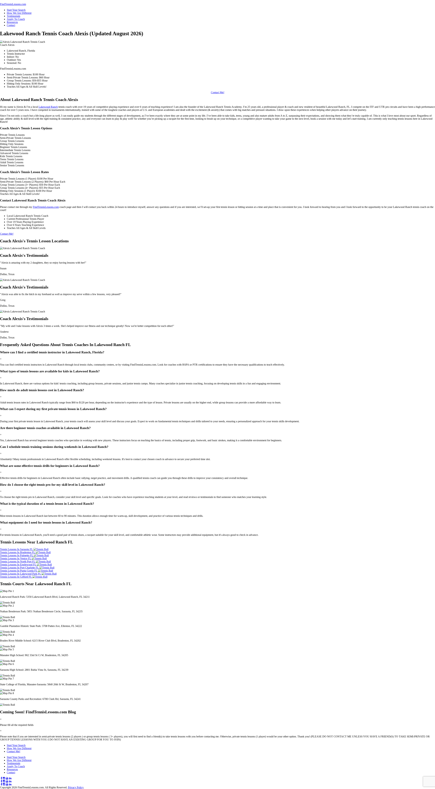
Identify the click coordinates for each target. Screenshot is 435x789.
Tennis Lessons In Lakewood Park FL (21, 573)
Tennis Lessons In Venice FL (16, 558)
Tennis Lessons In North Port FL (18, 561)
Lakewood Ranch (48, 106)
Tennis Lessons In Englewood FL (18, 564)
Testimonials (13, 16)
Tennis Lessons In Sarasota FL (16, 549)
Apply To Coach (16, 19)
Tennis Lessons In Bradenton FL (18, 552)
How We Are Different (19, 13)
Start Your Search (16, 9)
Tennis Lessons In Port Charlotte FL (19, 567)
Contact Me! (217, 92)
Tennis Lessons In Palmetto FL (17, 555)
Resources (12, 22)
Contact (11, 25)
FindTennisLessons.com (46, 207)
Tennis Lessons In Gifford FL (16, 576)
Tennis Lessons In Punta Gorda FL (19, 570)
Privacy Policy (75, 787)
